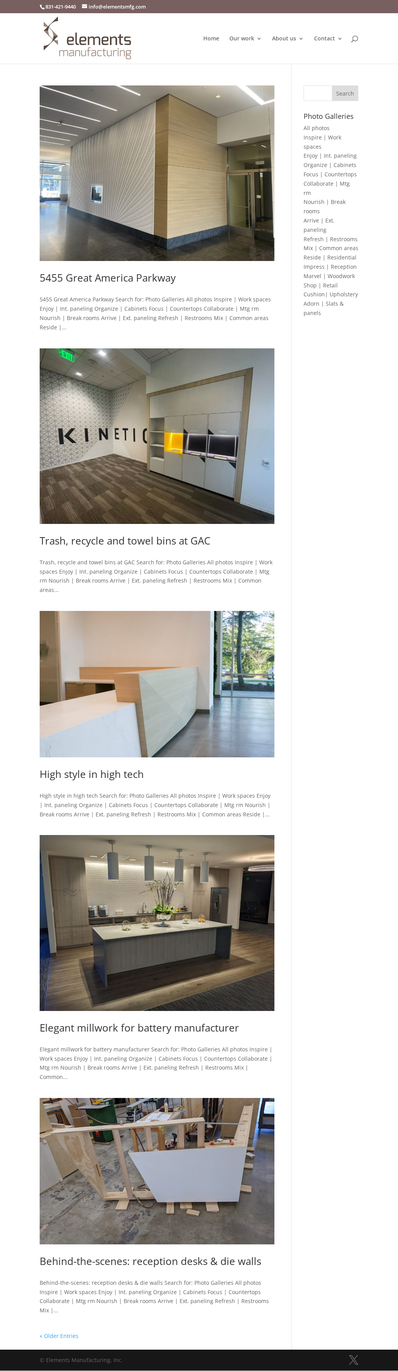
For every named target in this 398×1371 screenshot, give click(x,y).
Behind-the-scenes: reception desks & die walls (150, 1261)
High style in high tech (92, 774)
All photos (317, 128)
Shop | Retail (321, 285)
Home (211, 39)
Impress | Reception (330, 266)
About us (284, 39)
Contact (324, 39)
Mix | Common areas (331, 248)
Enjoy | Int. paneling (330, 155)
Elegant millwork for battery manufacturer (139, 1028)
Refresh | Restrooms (331, 239)
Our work (241, 39)
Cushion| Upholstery (331, 294)
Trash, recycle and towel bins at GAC (125, 541)
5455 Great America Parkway (108, 278)
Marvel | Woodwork (329, 276)
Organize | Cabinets (330, 165)
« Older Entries (59, 1336)
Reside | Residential (330, 257)
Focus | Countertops (330, 174)
